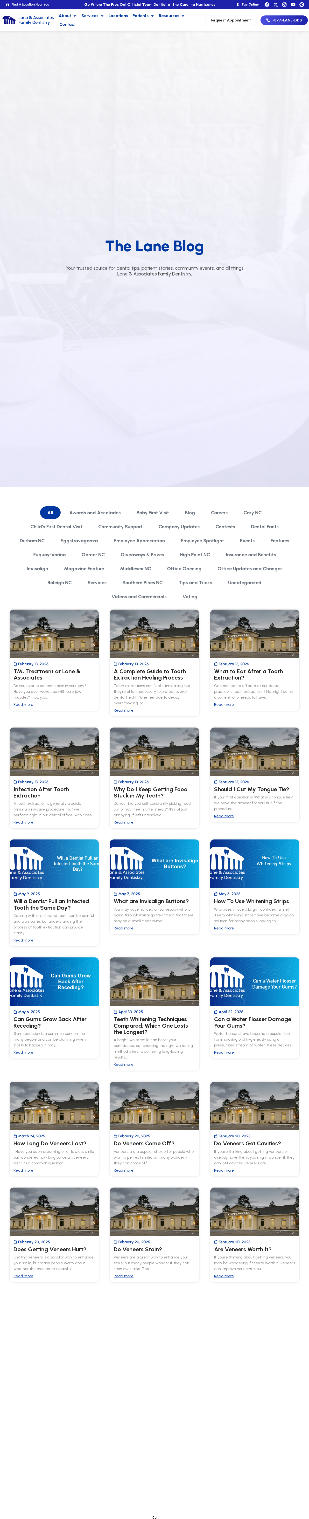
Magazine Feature (84, 568)
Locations (118, 15)
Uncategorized (244, 582)
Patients (141, 15)
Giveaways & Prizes (142, 554)
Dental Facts (265, 526)
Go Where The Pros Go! (150, 4)
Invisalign (37, 568)
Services (89, 15)
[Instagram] (284, 4)
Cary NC (253, 512)
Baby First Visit (153, 512)
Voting (190, 596)
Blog (190, 512)
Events (247, 540)
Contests (225, 526)
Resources (169, 15)
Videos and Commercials (139, 596)
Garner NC (93, 554)
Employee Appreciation (139, 540)
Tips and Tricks (195, 582)
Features (280, 540)
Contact (67, 24)
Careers (219, 512)
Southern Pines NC (142, 582)
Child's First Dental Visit (56, 526)
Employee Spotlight (202, 540)
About (65, 15)
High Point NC (195, 554)
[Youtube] (293, 4)
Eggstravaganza (79, 540)
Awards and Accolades (95, 512)
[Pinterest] (301, 4)
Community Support (120, 526)
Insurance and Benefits (251, 554)
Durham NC (32, 540)
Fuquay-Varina (49, 554)
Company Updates (179, 526)
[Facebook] (267, 4)
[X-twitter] (275, 4)
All (50, 512)
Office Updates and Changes (250, 568)
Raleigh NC (60, 582)
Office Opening (184, 568)
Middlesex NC (135, 568)
